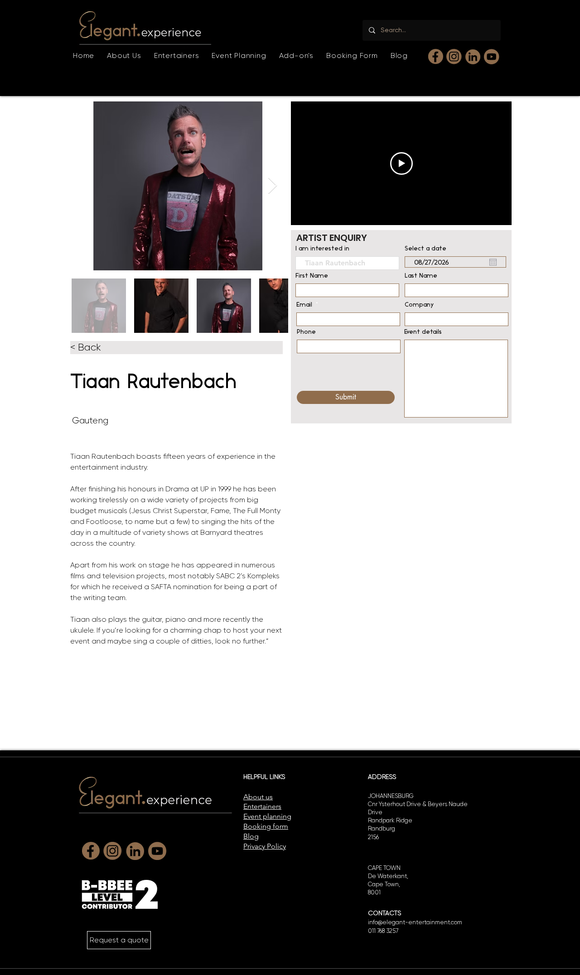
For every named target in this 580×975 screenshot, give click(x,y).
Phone (306, 332)
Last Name (421, 276)
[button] (177, 55)
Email (304, 305)
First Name (311, 276)
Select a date (425, 249)
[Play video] (401, 163)
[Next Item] (272, 186)
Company (419, 305)
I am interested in (322, 249)
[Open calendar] (493, 262)
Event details (423, 332)
